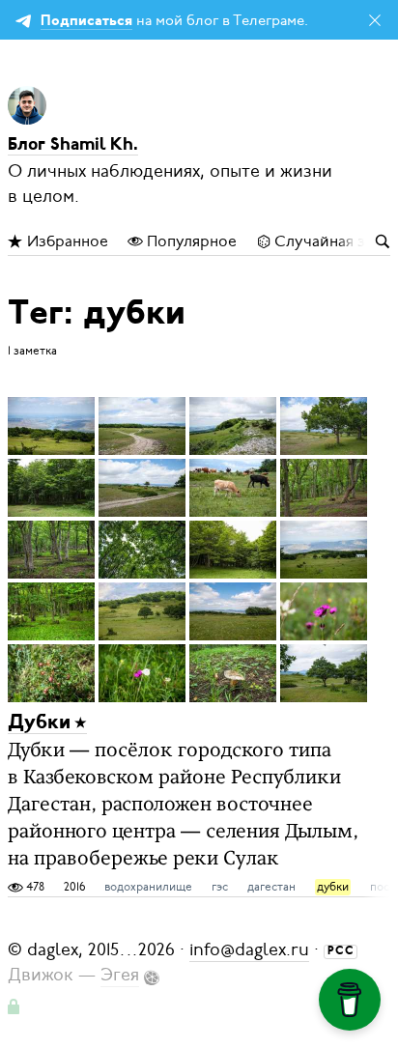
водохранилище (148, 886)
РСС (341, 951)
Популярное (190, 241)
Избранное (65, 241)
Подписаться (86, 21)
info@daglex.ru (249, 949)
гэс (220, 886)
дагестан (271, 886)
